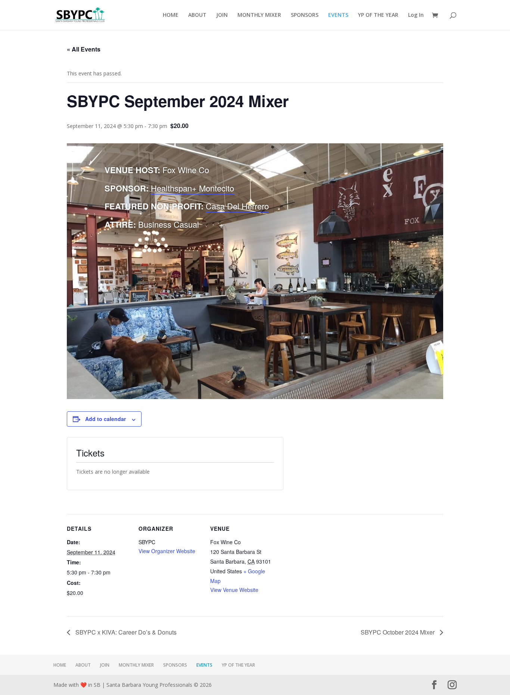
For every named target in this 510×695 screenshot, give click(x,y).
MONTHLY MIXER (259, 15)
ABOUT (197, 15)
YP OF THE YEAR (378, 15)
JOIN (222, 15)
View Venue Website (234, 589)
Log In (416, 15)
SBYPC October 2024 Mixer (398, 632)
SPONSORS (304, 15)
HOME (170, 15)
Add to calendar (105, 419)
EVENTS (338, 15)
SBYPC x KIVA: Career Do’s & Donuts (125, 632)
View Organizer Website (167, 551)
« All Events (83, 49)
